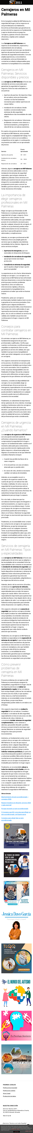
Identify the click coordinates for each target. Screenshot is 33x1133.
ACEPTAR (16, 1131)
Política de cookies (9, 1090)
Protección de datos (9, 1096)
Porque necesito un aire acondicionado (14, 808)
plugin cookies (28, 1131)
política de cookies (15, 1129)
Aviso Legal (6, 1093)
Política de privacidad (10, 1087)
